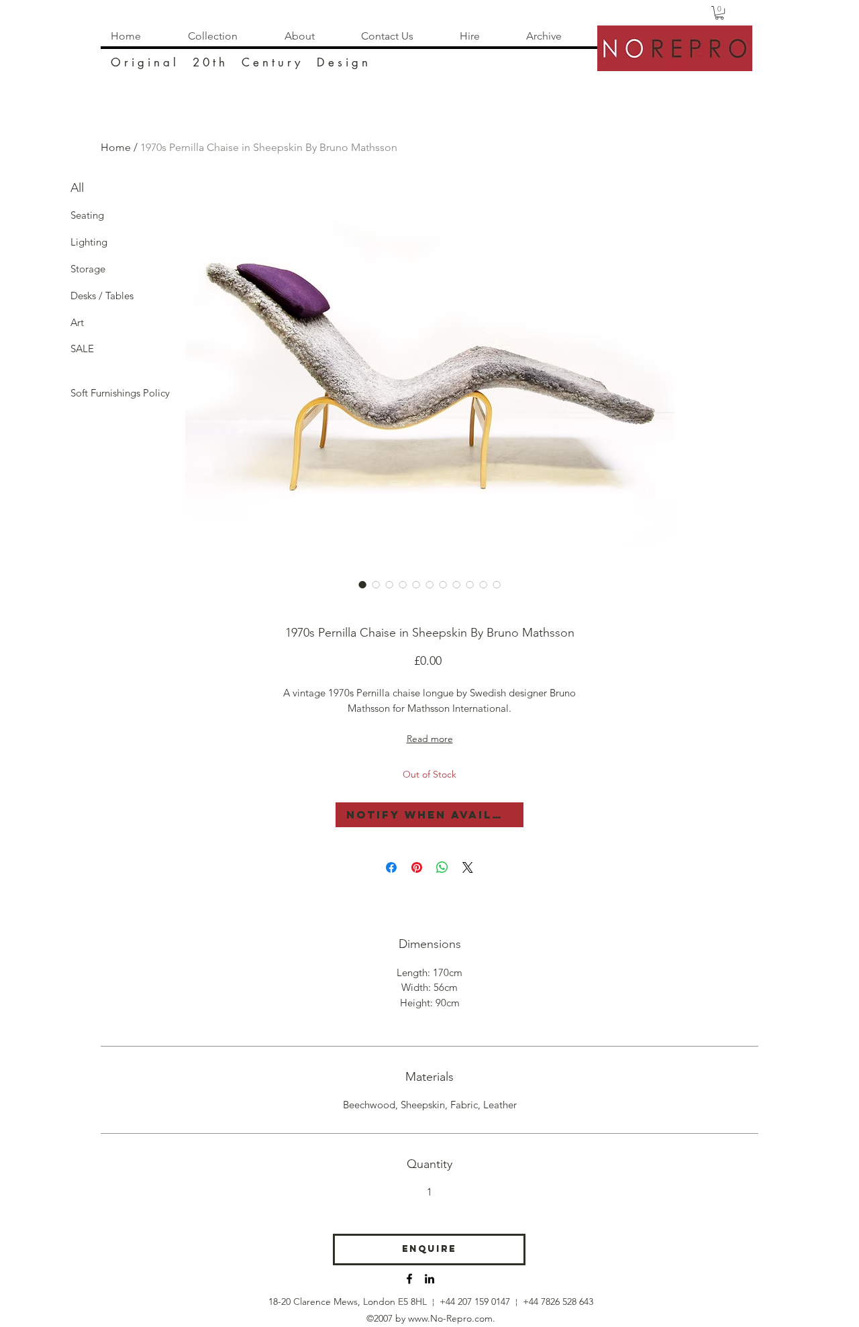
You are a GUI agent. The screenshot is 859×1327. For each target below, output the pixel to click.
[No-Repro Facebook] (409, 1278)
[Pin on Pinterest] (417, 867)
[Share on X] (468, 867)
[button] (719, 12)
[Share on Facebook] (391, 867)
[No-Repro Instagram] (429, 1278)
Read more (430, 739)
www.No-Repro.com (450, 1318)
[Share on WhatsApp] (442, 867)
